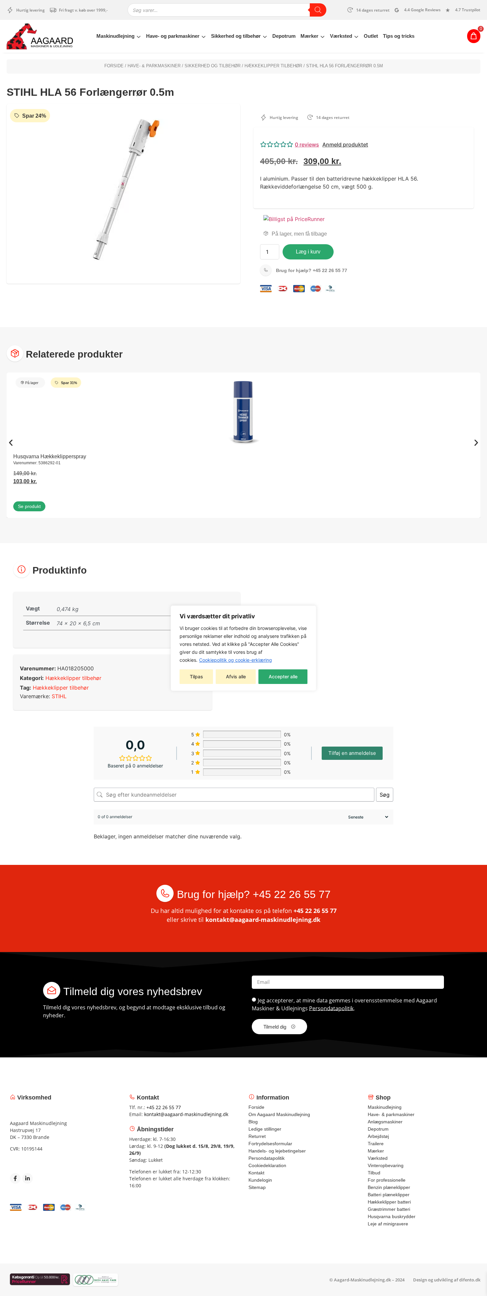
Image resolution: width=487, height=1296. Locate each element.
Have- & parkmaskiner (154, 65)
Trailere (376, 1143)
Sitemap (257, 1187)
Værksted (341, 36)
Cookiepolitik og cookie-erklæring (235, 660)
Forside (114, 65)
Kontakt (256, 1172)
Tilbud (374, 1172)
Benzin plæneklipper (389, 1187)
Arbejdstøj (378, 1136)
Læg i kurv (308, 251)
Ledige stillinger (264, 1129)
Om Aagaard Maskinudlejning (279, 1114)
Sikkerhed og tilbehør (236, 36)
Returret (257, 1136)
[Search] (318, 10)
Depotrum (284, 36)
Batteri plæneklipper (388, 1194)
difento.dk (469, 1280)
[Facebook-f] (15, 1178)
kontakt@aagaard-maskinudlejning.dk (262, 920)
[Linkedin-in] (27, 1178)
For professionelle (387, 1180)
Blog (253, 1121)
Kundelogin (260, 1180)
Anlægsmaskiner (385, 1121)
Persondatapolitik (331, 1008)
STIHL (59, 696)
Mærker (309, 36)
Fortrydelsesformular (270, 1143)
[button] (363, 144)
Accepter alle (283, 676)
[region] (243, 648)
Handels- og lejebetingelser (277, 1151)
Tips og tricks (398, 36)
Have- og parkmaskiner (172, 36)
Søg (385, 794)
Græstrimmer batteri (389, 1209)
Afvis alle (236, 676)
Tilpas (196, 676)
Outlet (371, 36)
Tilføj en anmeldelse (352, 753)
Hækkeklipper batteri (389, 1202)
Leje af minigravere (388, 1223)
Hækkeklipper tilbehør (273, 65)
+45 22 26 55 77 (311, 270)
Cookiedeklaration (267, 1165)
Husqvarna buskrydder (391, 1216)
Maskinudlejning (115, 36)
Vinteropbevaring (386, 1165)
